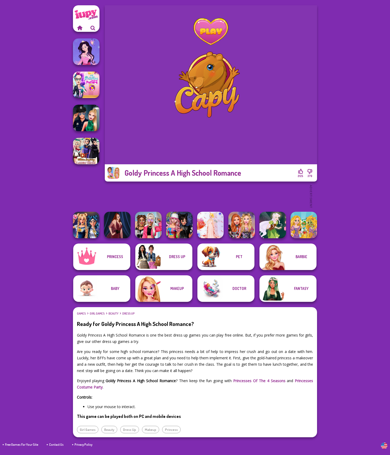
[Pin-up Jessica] (117, 225)
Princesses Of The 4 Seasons (259, 380)
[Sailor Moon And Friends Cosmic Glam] (86, 225)
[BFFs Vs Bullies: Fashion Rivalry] (148, 225)
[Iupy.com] (79, 28)
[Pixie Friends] (272, 225)
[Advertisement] (210, 196)
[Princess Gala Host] (210, 225)
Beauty (113, 313)
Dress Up (128, 313)
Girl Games (97, 313)
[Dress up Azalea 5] (86, 51)
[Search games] (92, 28)
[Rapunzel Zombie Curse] (304, 225)
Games (81, 313)
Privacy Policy (83, 445)
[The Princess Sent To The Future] (86, 85)
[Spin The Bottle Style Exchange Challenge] (179, 225)
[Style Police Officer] (86, 118)
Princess (171, 429)
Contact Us (56, 445)
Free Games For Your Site (21, 445)
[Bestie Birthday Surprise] (241, 225)
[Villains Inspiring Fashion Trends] (86, 151)
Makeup (150, 429)
